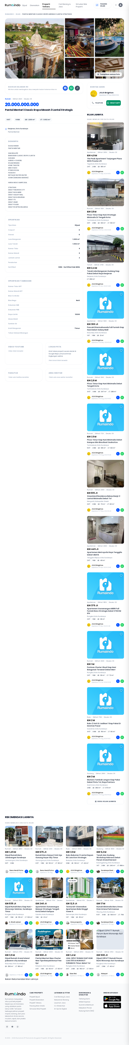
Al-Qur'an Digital (60, 1009)
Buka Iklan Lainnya (107, 801)
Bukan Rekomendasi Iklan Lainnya (21, 979)
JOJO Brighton (106, 92)
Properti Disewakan (37, 1000)
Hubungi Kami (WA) (86, 1011)
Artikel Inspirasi (84, 1002)
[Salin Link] (77, 88)
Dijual (24, 5)
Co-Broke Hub (59, 1006)
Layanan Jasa (60, 1003)
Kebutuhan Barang (61, 1000)
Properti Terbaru (46, 5)
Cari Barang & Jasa (65, 5)
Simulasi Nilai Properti (81, 5)
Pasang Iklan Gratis (37, 1006)
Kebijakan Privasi (85, 1008)
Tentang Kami (84, 999)
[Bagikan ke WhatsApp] (71, 88)
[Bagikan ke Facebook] (65, 88)
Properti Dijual (35, 997)
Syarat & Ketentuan (86, 1005)
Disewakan (34, 5)
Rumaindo (9, 14)
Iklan (18, 14)
